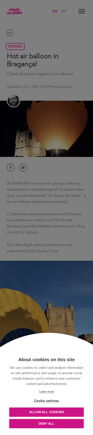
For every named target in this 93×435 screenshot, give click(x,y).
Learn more (46, 391)
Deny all (47, 423)
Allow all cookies (46, 412)
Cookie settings (46, 400)
